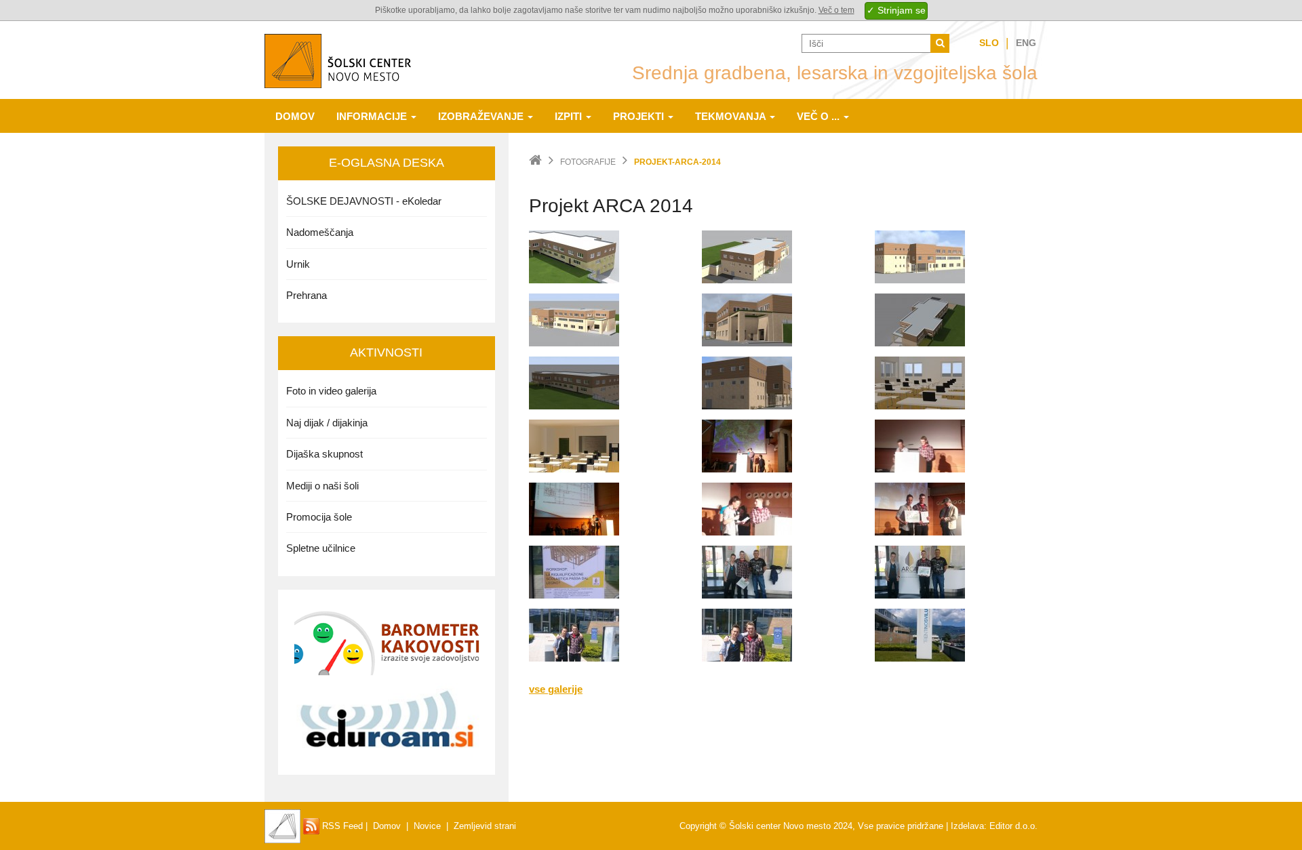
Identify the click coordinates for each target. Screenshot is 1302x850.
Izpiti (570, 116)
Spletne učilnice (320, 548)
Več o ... (819, 116)
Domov (295, 116)
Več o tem (836, 10)
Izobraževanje (482, 116)
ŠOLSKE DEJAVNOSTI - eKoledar (363, 201)
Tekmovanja (731, 116)
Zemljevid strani (485, 826)
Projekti (640, 116)
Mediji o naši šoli (322, 485)
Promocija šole (319, 517)
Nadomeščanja (319, 232)
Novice (427, 826)
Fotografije (588, 162)
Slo (989, 42)
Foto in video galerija (331, 391)
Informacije (373, 116)
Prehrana (306, 295)
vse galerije (556, 689)
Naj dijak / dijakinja (327, 422)
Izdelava (967, 826)
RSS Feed (341, 826)
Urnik (298, 264)
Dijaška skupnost (324, 454)
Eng (1026, 42)
